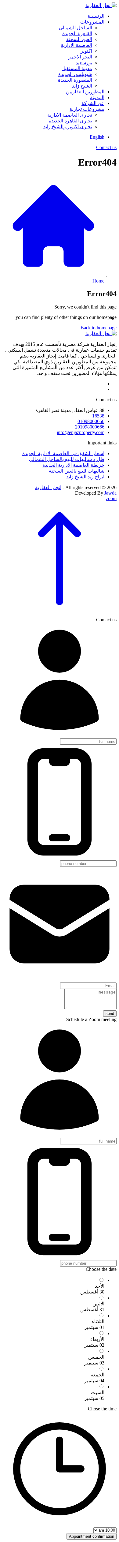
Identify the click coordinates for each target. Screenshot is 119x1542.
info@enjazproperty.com (80, 432)
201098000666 (89, 426)
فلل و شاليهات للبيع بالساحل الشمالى (66, 459)
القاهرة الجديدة (77, 33)
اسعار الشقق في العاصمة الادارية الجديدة (63, 453)
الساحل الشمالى (75, 27)
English (97, 137)
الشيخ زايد (82, 85)
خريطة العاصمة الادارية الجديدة (73, 465)
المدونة (97, 97)
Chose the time (102, 1408)
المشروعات (92, 21)
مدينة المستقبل (76, 68)
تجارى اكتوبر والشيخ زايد (67, 126)
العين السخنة (79, 39)
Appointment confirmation (91, 1536)
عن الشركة (92, 103)
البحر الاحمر (80, 56)
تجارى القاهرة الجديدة (70, 120)
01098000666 (91, 421)
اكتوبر (86, 51)
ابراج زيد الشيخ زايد (85, 476)
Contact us (106, 147)
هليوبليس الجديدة (75, 74)
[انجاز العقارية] (101, 5)
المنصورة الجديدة (75, 80)
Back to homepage (99, 327)
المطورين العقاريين (85, 91)
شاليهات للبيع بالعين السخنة (76, 470)
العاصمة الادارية (76, 45)
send (110, 1013)
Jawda (110, 493)
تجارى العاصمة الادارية (69, 115)
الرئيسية (96, 16)
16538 (98, 415)
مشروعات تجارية (87, 109)
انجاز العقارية (48, 487)
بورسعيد (84, 62)
